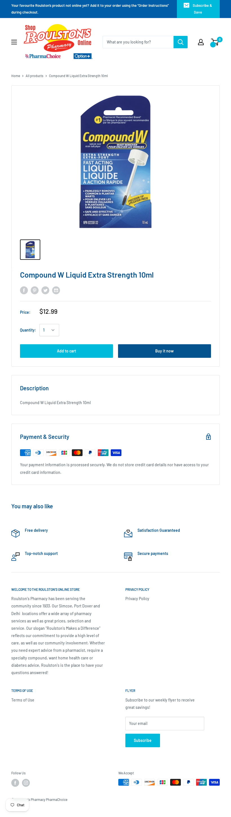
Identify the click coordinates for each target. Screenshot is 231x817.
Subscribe (143, 740)
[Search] (181, 42)
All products (34, 76)
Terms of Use (22, 700)
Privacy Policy (137, 598)
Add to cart (66, 350)
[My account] (201, 42)
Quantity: (28, 330)
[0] (215, 42)
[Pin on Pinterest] (35, 290)
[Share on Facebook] (24, 290)
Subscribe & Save (202, 8)
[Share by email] (56, 290)
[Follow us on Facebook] (15, 783)
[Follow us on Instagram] (26, 783)
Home (15, 76)
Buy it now (164, 350)
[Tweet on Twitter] (45, 290)
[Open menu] (14, 42)
